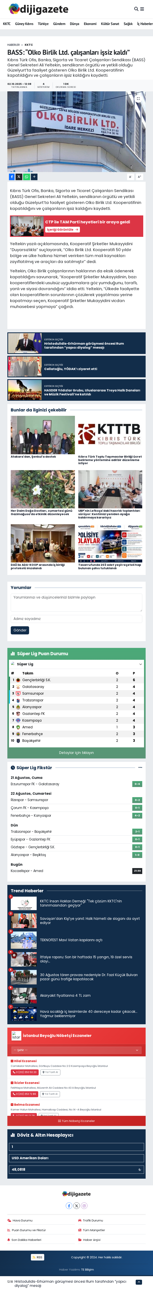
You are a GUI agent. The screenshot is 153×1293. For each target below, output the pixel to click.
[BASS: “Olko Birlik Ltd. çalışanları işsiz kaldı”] (76, 131)
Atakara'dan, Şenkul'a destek (33, 457)
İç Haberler (145, 23)
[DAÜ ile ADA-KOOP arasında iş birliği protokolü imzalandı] (43, 543)
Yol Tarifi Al (51, 1072)
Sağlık (128, 23)
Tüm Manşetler (94, 1230)
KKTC (7, 23)
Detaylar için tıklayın (76, 752)
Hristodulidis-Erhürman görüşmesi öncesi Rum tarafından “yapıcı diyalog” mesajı (70, 1283)
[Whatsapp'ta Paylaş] (26, 177)
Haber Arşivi (91, 1240)
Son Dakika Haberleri (26, 1240)
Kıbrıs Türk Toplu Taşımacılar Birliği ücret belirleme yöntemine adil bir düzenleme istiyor (110, 460)
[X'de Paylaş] (19, 177)
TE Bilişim (87, 1269)
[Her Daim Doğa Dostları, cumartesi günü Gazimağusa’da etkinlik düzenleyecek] (43, 489)
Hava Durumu (22, 1220)
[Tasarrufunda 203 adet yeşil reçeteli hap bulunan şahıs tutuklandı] (110, 543)
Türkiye (43, 23)
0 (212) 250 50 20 (26, 1072)
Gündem (59, 23)
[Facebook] (69, 1205)
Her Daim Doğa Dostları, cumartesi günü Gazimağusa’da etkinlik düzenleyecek (41, 512)
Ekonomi (90, 23)
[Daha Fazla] (34, 177)
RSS (39, 1257)
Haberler (13, 45)
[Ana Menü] (142, 9)
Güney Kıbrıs (24, 23)
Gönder (20, 630)
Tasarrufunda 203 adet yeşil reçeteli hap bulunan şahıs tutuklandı (109, 566)
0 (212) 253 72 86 (26, 1094)
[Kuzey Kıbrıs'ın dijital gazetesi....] (38, 9)
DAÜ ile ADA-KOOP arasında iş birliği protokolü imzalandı (38, 566)
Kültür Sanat (110, 23)
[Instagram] (84, 1205)
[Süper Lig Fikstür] (140, 767)
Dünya (74, 23)
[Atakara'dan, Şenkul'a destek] (43, 434)
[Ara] (136, 9)
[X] (76, 1205)
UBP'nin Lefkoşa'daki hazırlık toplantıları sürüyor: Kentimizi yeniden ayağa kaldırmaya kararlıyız (109, 514)
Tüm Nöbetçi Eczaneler (78, 1121)
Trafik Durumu (93, 1220)
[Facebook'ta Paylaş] (12, 177)
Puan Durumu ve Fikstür (29, 1230)
